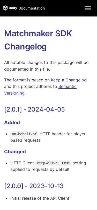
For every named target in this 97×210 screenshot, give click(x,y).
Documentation (31, 8)
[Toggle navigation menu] (88, 8)
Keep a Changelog (69, 79)
